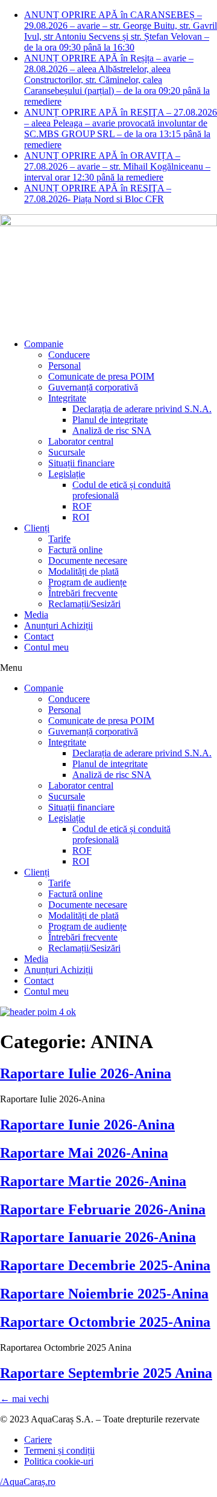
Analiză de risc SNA (111, 430)
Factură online (75, 550)
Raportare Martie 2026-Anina (93, 1181)
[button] (108, 667)
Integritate (67, 398)
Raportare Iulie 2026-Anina (85, 1073)
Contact (39, 636)
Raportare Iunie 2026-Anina (87, 1124)
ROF (82, 506)
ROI (80, 517)
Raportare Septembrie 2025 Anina (106, 1373)
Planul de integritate (110, 420)
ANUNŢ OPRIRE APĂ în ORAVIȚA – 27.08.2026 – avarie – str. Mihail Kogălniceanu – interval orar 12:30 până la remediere (117, 166)
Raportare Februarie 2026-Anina (103, 1209)
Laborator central (80, 441)
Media (36, 615)
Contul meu (46, 647)
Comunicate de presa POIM (101, 376)
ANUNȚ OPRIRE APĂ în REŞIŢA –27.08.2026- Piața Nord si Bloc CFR (97, 193)
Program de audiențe (87, 582)
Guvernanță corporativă (93, 387)
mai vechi (24, 1399)
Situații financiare (81, 463)
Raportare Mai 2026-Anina (84, 1153)
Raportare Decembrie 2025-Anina (105, 1265)
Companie (43, 344)
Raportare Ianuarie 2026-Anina (98, 1237)
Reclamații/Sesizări (84, 604)
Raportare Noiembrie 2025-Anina (104, 1293)
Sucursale (66, 452)
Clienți (36, 528)
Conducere (69, 355)
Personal (64, 365)
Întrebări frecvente (83, 593)
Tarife (59, 539)
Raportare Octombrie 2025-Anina (105, 1322)
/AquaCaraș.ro (27, 1482)
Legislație (66, 474)
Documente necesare (87, 560)
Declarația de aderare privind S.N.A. (142, 409)
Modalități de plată (83, 571)
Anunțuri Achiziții (58, 625)
